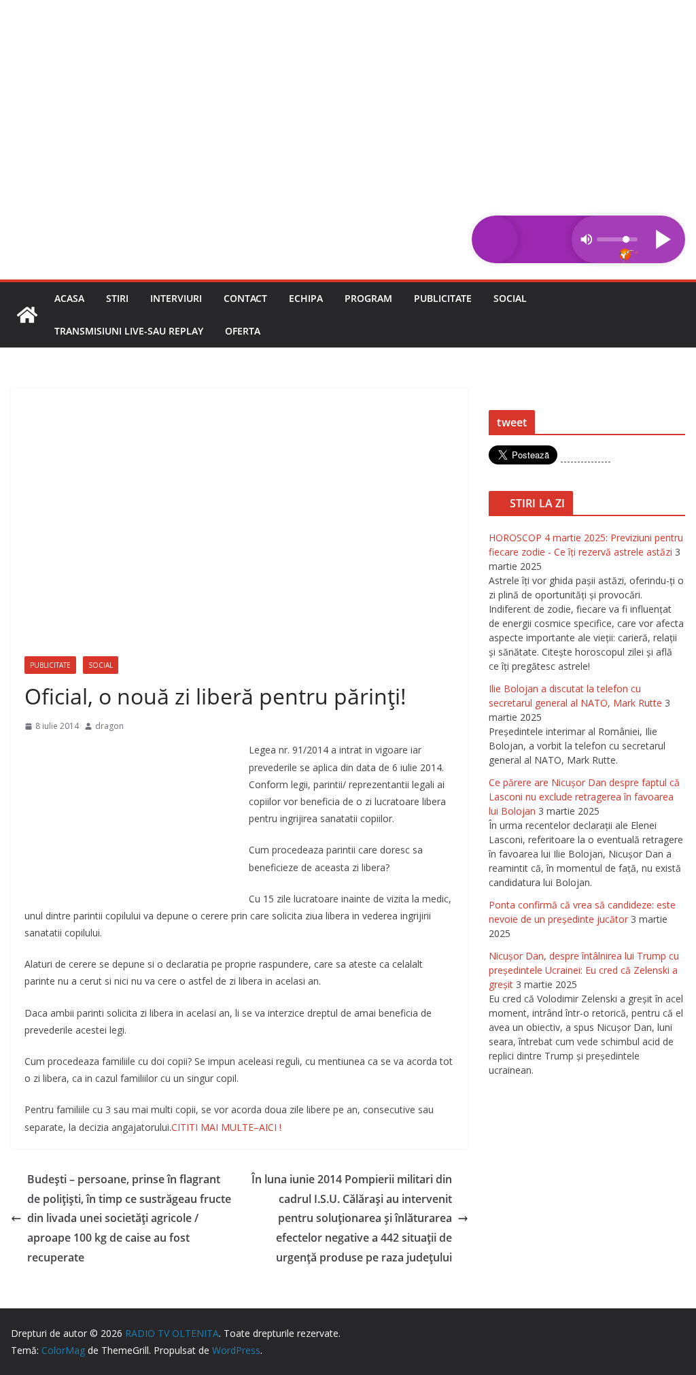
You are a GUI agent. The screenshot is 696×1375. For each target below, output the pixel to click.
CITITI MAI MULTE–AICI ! (226, 1127)
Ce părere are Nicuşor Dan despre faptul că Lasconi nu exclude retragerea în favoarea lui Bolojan (584, 796)
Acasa (69, 298)
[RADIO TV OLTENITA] (348, 9)
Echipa (306, 298)
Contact (245, 298)
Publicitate (443, 298)
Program (368, 298)
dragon (109, 726)
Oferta (242, 330)
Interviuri (176, 298)
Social (510, 298)
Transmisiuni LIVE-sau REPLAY (128, 330)
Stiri (117, 298)
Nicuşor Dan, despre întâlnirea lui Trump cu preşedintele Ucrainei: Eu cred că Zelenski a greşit (584, 970)
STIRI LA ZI (538, 503)
